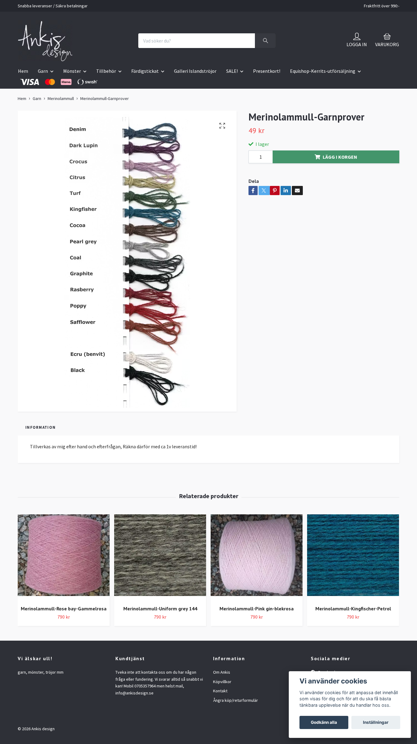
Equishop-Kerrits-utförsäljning (322, 71)
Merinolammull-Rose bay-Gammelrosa (64, 608)
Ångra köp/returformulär (235, 700)
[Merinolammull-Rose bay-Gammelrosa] (64, 557)
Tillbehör (106, 71)
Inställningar (376, 722)
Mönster (72, 71)
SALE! (232, 71)
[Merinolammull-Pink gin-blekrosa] (257, 557)
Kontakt (220, 691)
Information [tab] (40, 427)
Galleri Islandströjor (195, 71)
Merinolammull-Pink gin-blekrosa (256, 608)
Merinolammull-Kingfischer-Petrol (353, 608)
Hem (23, 71)
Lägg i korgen (340, 157)
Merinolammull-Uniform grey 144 (160, 608)
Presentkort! (266, 71)
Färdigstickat (145, 71)
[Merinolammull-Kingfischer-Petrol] (353, 557)
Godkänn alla (324, 722)
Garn (43, 71)
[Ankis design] (45, 41)
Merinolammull (61, 98)
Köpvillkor (222, 681)
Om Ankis (221, 672)
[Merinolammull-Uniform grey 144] (160, 557)
